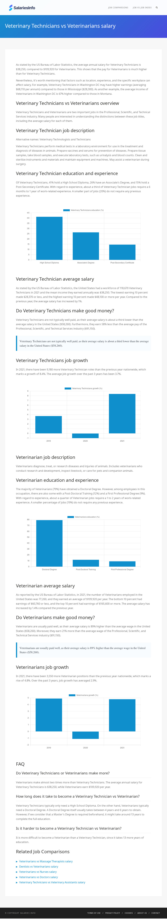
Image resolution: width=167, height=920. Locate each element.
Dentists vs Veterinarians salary (38, 866)
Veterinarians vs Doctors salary (38, 877)
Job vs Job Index (142, 7)
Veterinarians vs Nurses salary (38, 872)
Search (157, 7)
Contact (156, 913)
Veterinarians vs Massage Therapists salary (46, 861)
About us (142, 913)
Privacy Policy (112, 913)
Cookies (129, 913)
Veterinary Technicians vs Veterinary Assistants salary (52, 882)
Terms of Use (94, 913)
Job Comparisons (118, 7)
